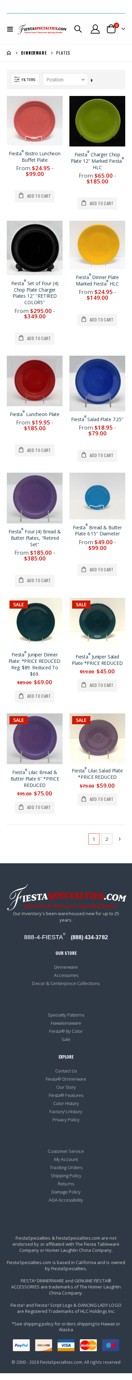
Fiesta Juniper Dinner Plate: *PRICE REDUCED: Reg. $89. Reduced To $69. (34, 664)
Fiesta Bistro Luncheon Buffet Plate (35, 157)
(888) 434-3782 (89, 937)
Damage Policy (66, 1192)
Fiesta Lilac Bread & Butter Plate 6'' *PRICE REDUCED (34, 778)
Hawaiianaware (66, 1023)
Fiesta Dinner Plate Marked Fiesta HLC (97, 280)
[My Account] (95, 29)
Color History (66, 1103)
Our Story (66, 1087)
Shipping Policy (66, 1175)
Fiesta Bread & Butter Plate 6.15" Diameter (97, 531)
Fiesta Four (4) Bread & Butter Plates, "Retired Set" (34, 538)
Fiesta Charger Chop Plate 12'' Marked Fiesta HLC (97, 161)
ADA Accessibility (66, 1200)
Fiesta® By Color (66, 1031)
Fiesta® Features (66, 1095)
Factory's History (65, 1111)
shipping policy (38, 1324)
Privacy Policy (66, 1120)
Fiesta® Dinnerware (66, 1079)
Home (9, 53)
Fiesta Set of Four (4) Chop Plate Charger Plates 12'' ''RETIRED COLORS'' (35, 292)
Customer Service (66, 1151)
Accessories (66, 975)
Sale (66, 1039)
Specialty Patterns (66, 1015)
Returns (66, 1184)
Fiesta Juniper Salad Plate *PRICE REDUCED (97, 660)
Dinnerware (34, 53)
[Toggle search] (78, 29)
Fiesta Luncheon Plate (35, 414)
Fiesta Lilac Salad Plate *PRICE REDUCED (97, 774)
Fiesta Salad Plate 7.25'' (97, 419)
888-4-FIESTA (44, 937)
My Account (66, 1159)
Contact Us (66, 1071)
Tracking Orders (66, 1167)
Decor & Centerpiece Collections (66, 983)
